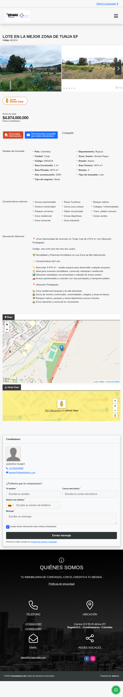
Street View (16, 101)
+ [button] (7, 324)
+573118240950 (16, 468)
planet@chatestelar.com (33, 657)
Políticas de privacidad (61, 584)
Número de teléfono (15, 499)
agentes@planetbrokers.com (22, 472)
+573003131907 (33, 624)
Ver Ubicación (53, 410)
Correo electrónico (71, 488)
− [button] (7, 329)
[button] (48, 88)
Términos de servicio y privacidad (43, 542)
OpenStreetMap (113, 381)
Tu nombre (11, 488)
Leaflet (96, 381)
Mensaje (10, 511)
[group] (30, 68)
